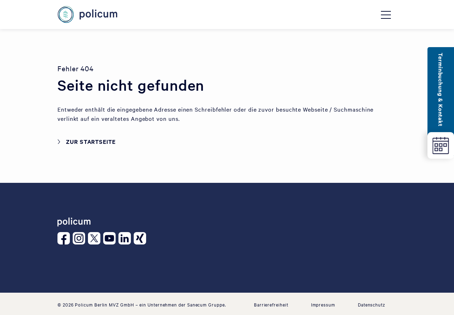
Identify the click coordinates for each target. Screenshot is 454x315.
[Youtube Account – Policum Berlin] (110, 238)
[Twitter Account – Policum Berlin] (95, 238)
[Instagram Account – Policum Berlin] (80, 238)
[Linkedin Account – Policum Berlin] (126, 238)
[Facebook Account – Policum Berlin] (65, 238)
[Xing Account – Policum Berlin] (141, 238)
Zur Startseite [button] (91, 141)
